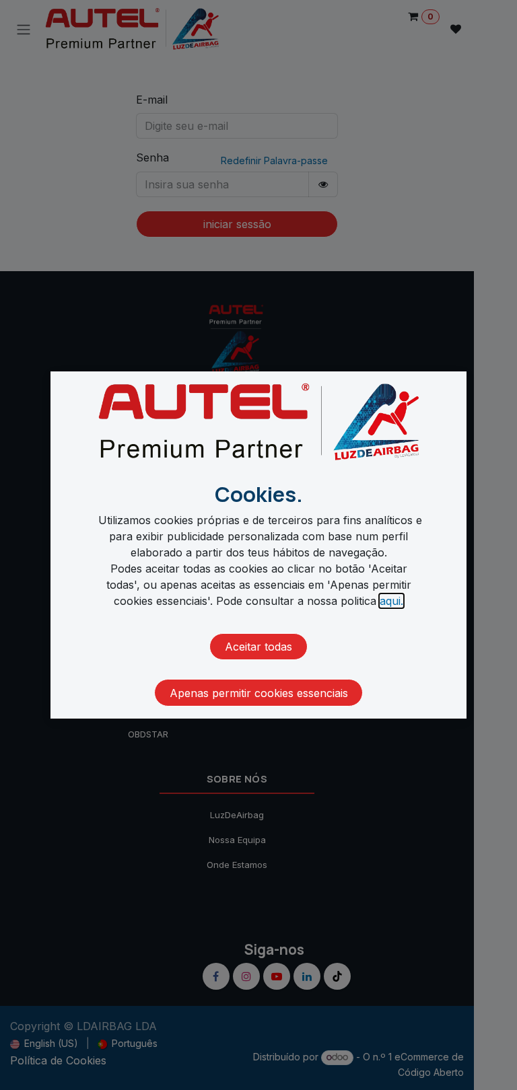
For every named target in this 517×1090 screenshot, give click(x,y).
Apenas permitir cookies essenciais (259, 693)
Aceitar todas (258, 646)
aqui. (391, 601)
